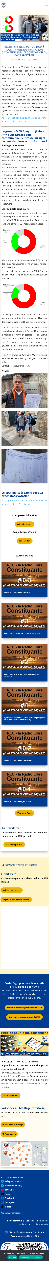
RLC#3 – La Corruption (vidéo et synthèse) (22, 633)
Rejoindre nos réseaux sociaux (16, 899)
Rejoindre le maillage (14, 1124)
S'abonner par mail (14, 844)
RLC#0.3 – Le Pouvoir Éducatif (17, 592)
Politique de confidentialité (31, 1257)
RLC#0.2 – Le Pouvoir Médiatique (18, 760)
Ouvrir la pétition (10, 1095)
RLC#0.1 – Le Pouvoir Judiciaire (17, 801)
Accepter (12, 1257)
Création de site (41, 1224)
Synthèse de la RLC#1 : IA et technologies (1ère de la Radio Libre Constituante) (24, 718)
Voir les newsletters (11, 890)
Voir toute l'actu (24, 813)
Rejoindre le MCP (24, 524)
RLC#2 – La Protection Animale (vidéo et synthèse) (21, 675)
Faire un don (24, 541)
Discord (36, 997)
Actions (33, 59)
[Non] (46, 1255)
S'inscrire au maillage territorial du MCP (24, 1007)
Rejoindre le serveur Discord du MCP (24, 1017)
